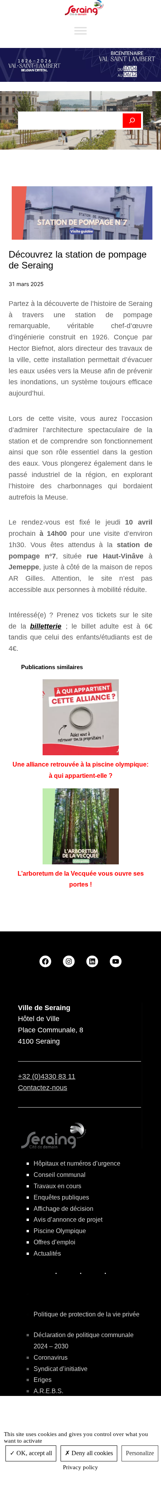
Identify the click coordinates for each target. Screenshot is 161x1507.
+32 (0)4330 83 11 (46, 1076)
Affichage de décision (63, 1208)
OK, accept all (33, 1453)
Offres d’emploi (54, 1242)
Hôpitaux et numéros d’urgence (77, 1163)
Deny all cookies (91, 1453)
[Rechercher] (132, 120)
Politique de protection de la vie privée (87, 1314)
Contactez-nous (42, 1088)
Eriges (43, 1379)
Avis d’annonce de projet (68, 1219)
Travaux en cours (57, 1186)
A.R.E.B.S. (48, 1391)
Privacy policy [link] (80, 1467)
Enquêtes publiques (61, 1197)
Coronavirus (51, 1357)
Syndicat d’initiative (61, 1369)
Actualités (47, 1253)
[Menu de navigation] (80, 31)
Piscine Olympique (60, 1231)
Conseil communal (60, 1174)
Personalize (140, 1453)
